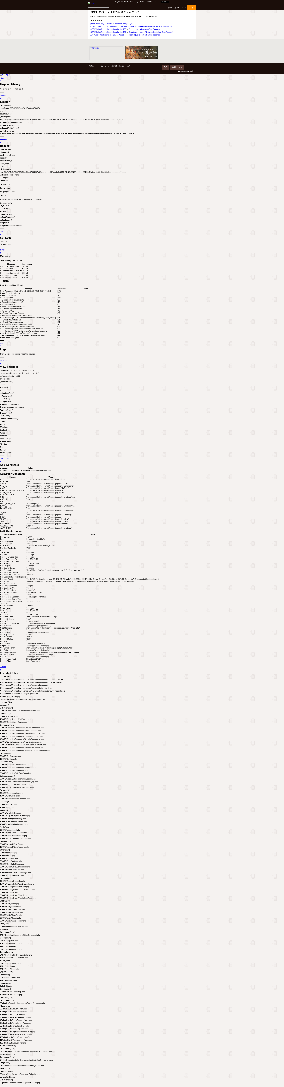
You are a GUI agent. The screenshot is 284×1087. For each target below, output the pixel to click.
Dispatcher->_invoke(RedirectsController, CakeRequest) (151, 32)
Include (3, 667)
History (3, 78)
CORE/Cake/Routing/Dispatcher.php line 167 (108, 32)
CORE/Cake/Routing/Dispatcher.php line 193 (108, 29)
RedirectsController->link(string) (119, 24)
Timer (2, 250)
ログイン (191, 7)
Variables (3, 360)
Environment (5, 458)
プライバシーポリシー (103, 66)
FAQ (183, 7)
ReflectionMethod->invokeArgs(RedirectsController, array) (152, 26)
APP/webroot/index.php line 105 (103, 35)
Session (3, 95)
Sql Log (3, 231)
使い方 (177, 7)
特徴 (170, 7)
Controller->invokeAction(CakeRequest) (144, 29)
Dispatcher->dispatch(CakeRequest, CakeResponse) (139, 35)
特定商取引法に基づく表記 (120, 66)
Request (3, 139)
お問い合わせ (177, 67)
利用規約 (92, 66)
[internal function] (97, 24)
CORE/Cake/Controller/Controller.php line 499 (108, 26)
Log (1, 343)
